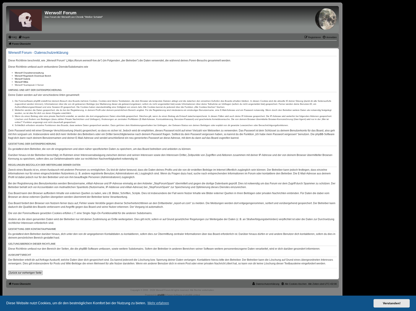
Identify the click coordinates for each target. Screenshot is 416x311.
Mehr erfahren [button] (158, 303)
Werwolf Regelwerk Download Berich (33, 76)
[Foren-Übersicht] (26, 19)
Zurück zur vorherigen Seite (25, 272)
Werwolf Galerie (22, 79)
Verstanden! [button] (392, 303)
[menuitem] (12, 37)
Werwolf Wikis (21, 82)
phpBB (161, 295)
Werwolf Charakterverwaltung (29, 73)
